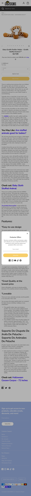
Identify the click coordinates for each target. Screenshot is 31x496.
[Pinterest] (20, 260)
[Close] (27, 233)
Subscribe (15, 255)
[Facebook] (10, 260)
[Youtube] (15, 260)
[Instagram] (12, 260)
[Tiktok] (18, 260)
